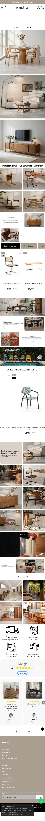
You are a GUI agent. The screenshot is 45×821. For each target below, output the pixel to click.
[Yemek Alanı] (22, 307)
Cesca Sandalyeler (10, 246)
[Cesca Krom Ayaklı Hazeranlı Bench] (34, 265)
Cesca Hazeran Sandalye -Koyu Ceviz (11, 284)
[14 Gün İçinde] (34, 630)
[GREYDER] (34, 590)
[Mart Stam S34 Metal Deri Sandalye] (22, 339)
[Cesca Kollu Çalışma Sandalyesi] (34, 520)
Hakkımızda (5, 749)
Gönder (39, 797)
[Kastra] (11, 453)
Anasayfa (5, 746)
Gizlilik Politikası (7, 781)
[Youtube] (29, 731)
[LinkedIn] (20, 731)
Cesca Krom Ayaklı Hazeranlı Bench (33, 284)
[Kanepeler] (22, 96)
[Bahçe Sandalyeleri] (22, 356)
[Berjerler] (11, 201)
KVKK (3, 771)
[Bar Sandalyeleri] (22, 324)
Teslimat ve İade (7, 778)
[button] (14, 27)
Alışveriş (4, 765)
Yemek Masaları (29, 246)
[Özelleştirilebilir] (11, 647)
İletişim (4, 755)
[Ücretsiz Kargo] (11, 630)
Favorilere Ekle (20, 253)
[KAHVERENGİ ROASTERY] (34, 613)
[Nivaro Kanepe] (34, 453)
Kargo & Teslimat (7, 768)
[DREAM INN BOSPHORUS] (11, 590)
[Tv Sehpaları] (22, 141)
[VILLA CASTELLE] (11, 613)
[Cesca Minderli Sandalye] (34, 475)
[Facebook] (16, 731)
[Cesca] (23, 20)
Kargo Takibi (6, 784)
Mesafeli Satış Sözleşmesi (9, 762)
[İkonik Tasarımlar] (22, 566)
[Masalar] (34, 201)
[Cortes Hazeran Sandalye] (34, 498)
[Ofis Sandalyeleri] (34, 179)
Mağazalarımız (6, 752)
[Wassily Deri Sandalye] (11, 520)
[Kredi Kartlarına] (34, 647)
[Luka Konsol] (22, 220)
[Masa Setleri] (22, 52)
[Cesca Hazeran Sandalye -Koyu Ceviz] (11, 265)
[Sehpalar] (11, 179)
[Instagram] (24, 731)
